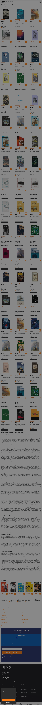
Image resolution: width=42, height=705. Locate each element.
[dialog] (8, 696)
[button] (8, 702)
